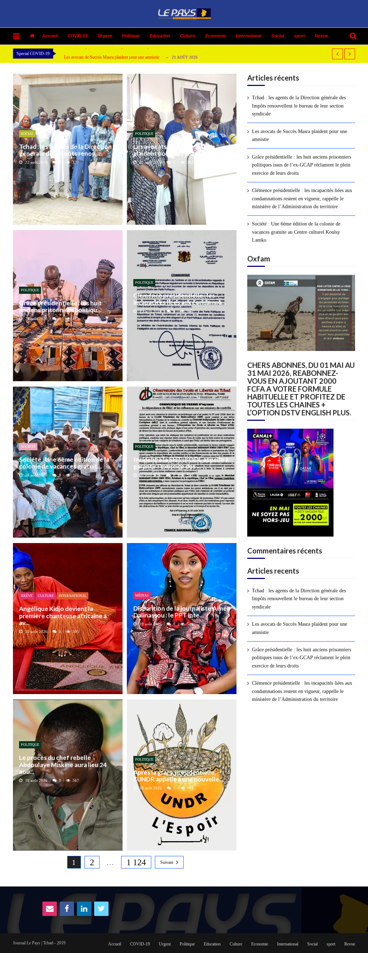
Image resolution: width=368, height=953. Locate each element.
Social (277, 35)
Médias (142, 595)
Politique (130, 35)
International (248, 35)
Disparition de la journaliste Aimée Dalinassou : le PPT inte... (181, 612)
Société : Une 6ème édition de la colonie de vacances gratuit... (64, 463)
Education (160, 35)
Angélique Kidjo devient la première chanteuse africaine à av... (63, 615)
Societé (28, 446)
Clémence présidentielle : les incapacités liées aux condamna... (179, 299)
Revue (321, 35)
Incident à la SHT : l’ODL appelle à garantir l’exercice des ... (181, 463)
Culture (187, 35)
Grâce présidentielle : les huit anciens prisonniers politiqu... (60, 307)
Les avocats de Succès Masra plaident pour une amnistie (111, 57)
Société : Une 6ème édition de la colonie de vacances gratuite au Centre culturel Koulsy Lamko (296, 232)
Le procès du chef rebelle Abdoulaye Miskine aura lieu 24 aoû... (63, 764)
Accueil (50, 35)
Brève (27, 596)
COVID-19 (78, 35)
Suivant (166, 862)
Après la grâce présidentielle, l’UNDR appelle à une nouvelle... (178, 776)
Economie (215, 35)
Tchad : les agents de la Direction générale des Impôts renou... (65, 150)
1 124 (136, 862)
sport (299, 35)
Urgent (105, 35)
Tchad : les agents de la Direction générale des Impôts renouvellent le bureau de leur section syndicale (299, 106)
